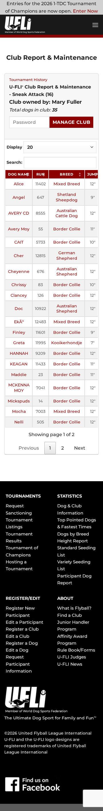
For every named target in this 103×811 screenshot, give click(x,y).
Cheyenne (18, 271)
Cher (19, 255)
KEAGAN (18, 364)
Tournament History (28, 80)
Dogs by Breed (73, 534)
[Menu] (95, 25)
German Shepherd (66, 255)
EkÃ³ (19, 321)
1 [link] (50, 448)
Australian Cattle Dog (67, 213)
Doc (19, 308)
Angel (19, 197)
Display (14, 147)
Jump (92, 174)
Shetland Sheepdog (67, 197)
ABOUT (65, 598)
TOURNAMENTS (23, 496)
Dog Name (18, 174)
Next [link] (79, 448)
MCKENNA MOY (18, 387)
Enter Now (85, 11)
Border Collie (66, 229)
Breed (66, 174)
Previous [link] (29, 448)
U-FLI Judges (71, 657)
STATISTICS (69, 496)
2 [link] (62, 448)
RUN (40, 174)
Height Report (72, 541)
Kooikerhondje (66, 342)
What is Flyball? (74, 608)
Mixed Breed (67, 183)
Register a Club (22, 629)
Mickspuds (19, 401)
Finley (19, 332)
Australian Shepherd (66, 271)
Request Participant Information (19, 664)
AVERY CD (18, 213)
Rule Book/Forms (76, 650)
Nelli (18, 422)
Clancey (19, 295)
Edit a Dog (17, 650)
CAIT (18, 242)
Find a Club (69, 615)
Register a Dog (22, 643)
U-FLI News (69, 664)
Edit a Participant (24, 622)
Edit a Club (17, 636)
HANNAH (19, 353)
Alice (19, 183)
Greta (19, 342)
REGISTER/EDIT (23, 598)
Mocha (19, 411)
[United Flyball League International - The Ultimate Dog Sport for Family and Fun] (38, 25)
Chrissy (18, 284)
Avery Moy (18, 229)
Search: (14, 162)
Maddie (19, 374)
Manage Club (71, 122)
